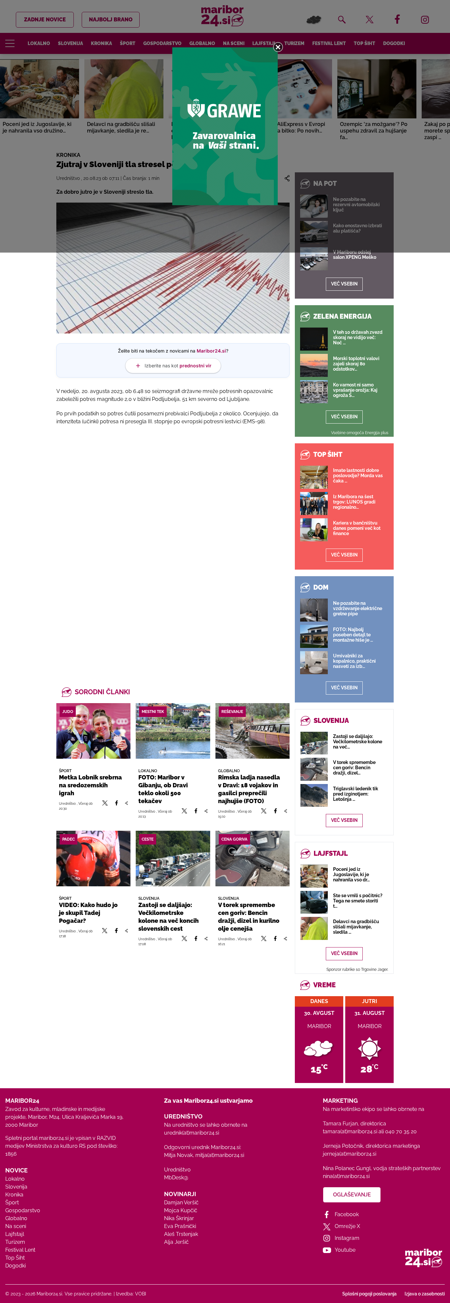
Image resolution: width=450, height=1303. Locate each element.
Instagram (347, 1238)
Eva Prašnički (180, 1226)
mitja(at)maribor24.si (219, 1155)
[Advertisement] (173, 502)
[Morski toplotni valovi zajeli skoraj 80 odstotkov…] (314, 365)
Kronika (14, 1195)
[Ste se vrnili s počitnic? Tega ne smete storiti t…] (314, 902)
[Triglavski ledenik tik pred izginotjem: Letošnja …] (314, 795)
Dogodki (15, 1266)
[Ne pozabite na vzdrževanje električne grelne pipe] (314, 610)
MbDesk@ (176, 1177)
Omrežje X (347, 1226)
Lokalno (15, 1179)
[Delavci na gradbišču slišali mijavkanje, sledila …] (314, 928)
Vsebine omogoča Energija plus (359, 432)
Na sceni (15, 1226)
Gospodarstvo (22, 1210)
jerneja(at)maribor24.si (349, 1154)
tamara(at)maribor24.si (350, 1131)
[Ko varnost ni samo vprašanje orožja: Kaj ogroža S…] (314, 391)
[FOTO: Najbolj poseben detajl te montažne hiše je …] (314, 636)
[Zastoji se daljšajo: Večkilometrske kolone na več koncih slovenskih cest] (173, 858)
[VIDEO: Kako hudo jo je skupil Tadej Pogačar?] (93, 858)
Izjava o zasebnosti (425, 1293)
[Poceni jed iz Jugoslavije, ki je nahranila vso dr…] (314, 876)
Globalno (16, 1218)
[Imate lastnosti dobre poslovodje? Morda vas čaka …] (314, 477)
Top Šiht (15, 1258)
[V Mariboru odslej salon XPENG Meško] (314, 258)
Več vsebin (344, 283)
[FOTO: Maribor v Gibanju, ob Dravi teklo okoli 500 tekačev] (173, 731)
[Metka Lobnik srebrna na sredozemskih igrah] (93, 731)
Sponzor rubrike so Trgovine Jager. (357, 969)
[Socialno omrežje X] (105, 805)
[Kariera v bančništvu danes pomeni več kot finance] (314, 529)
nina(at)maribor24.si (346, 1176)
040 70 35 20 (401, 1131)
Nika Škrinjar (179, 1218)
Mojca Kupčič (180, 1210)
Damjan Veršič (181, 1202)
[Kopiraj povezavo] (126, 805)
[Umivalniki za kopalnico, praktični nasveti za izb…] (314, 662)
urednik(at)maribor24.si (191, 1133)
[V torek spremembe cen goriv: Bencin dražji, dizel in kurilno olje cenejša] (252, 858)
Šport (12, 1202)
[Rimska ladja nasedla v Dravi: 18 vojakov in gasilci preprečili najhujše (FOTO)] (252, 731)
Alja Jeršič (176, 1242)
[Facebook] (116, 805)
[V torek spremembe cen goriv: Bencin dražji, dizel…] (314, 769)
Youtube (345, 1250)
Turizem (15, 1242)
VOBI (140, 1293)
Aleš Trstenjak (181, 1234)
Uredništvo (177, 1170)
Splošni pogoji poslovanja (369, 1293)
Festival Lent (20, 1250)
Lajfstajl (14, 1234)
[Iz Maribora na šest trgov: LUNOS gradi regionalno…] (314, 503)
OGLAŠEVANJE (352, 1195)
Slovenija (16, 1187)
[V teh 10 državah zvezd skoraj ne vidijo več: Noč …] (314, 339)
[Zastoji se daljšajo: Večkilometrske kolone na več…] (314, 743)
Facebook (347, 1214)
